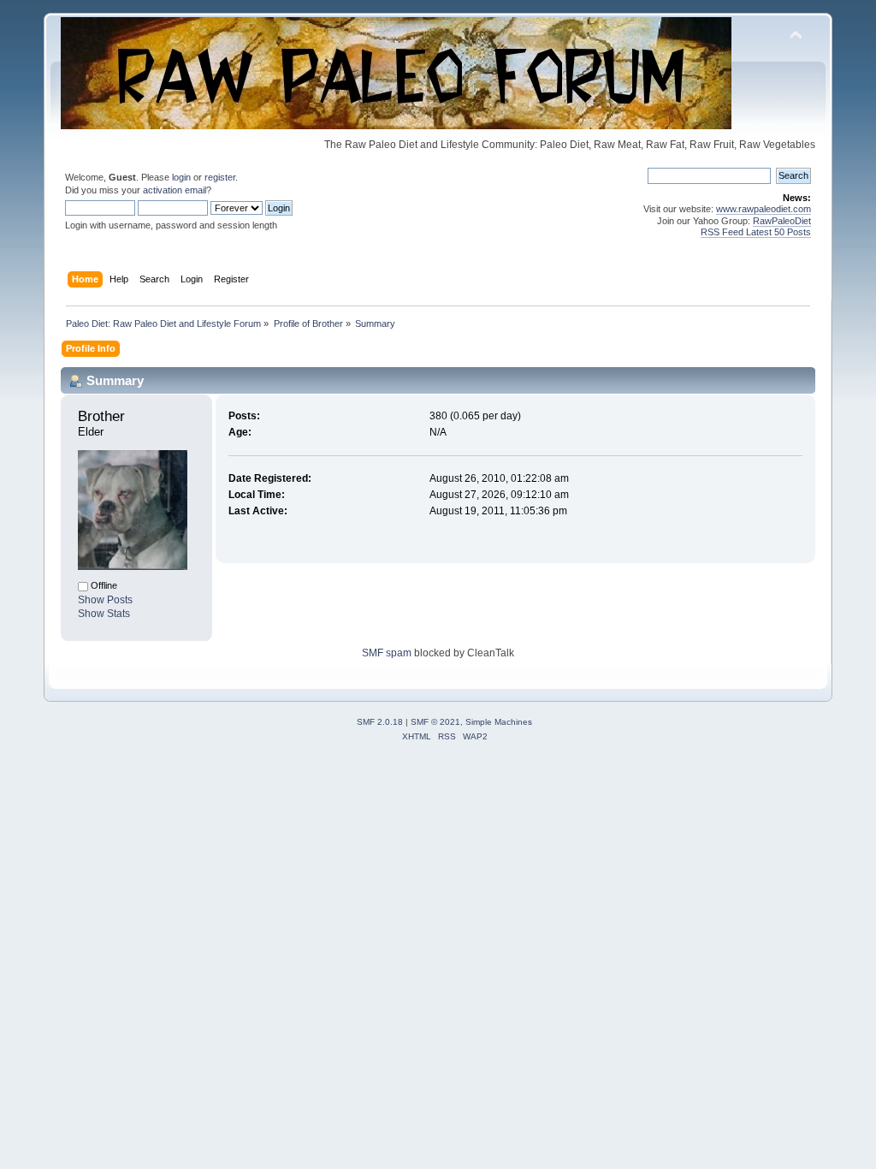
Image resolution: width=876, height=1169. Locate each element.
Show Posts (105, 600)
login (181, 177)
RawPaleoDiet (782, 221)
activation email (174, 190)
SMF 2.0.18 (380, 722)
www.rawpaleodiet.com (763, 209)
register (219, 177)
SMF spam (386, 653)
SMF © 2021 (435, 722)
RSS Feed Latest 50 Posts (756, 232)
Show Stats (104, 614)
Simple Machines (498, 722)
